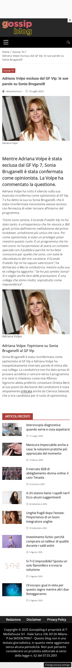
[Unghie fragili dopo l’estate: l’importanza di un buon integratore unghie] (12, 517)
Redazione (13, 620)
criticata (26, 391)
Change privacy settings (57, 664)
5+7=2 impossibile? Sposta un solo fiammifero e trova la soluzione (46, 565)
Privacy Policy (56, 620)
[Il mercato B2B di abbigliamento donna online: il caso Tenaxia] (12, 473)
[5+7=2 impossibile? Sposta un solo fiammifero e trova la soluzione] (12, 565)
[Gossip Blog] (17, 27)
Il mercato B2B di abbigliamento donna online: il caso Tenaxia (47, 473)
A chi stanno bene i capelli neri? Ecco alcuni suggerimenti (48, 495)
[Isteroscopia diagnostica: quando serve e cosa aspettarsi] (12, 429)
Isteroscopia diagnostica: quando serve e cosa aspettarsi (48, 427)
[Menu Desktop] (6, 42)
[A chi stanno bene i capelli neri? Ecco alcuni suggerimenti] (12, 497)
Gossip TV (8, 70)
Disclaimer (34, 620)
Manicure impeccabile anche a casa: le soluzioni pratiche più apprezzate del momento (47, 449)
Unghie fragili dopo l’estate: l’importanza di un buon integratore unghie (45, 517)
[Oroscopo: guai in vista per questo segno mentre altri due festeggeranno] (12, 589)
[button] (68, 42)
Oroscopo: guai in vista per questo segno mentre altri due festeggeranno (47, 589)
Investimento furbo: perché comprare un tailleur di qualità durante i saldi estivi (47, 541)
